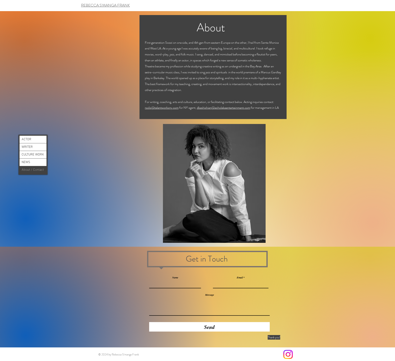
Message (209, 295)
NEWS (26, 162)
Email (240, 277)
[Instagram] (288, 354)
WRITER (27, 147)
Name (175, 277)
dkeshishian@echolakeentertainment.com (223, 107)
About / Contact (33, 170)
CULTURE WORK (33, 155)
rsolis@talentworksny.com (162, 107)
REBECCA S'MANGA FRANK (105, 5)
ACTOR (26, 139)
